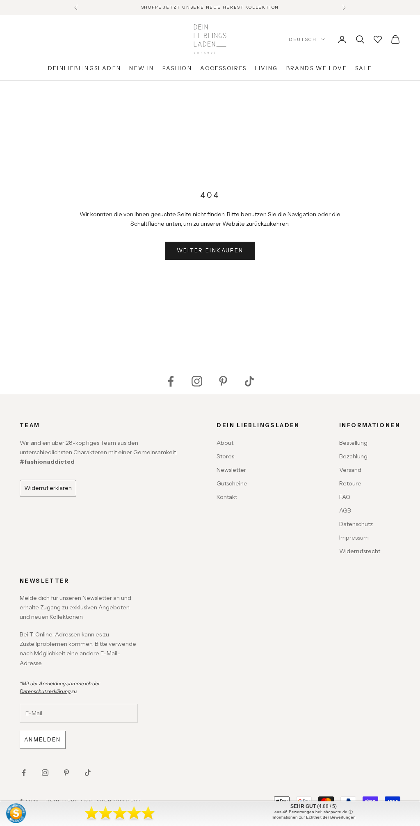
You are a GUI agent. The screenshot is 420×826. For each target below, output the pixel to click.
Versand (350, 470)
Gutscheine (232, 483)
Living (266, 68)
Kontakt (227, 497)
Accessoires (223, 68)
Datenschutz (356, 524)
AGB (345, 510)
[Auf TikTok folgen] (249, 381)
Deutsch (303, 39)
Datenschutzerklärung (45, 691)
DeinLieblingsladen (84, 68)
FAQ (344, 497)
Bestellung (353, 442)
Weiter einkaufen (210, 250)
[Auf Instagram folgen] (196, 381)
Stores (225, 456)
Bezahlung (353, 456)
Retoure (350, 483)
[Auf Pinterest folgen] (223, 381)
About (225, 442)
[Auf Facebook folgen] (170, 381)
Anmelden (42, 739)
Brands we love (316, 68)
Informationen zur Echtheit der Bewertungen (314, 817)
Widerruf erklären (48, 488)
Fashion (177, 68)
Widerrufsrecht (359, 551)
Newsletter (231, 470)
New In (141, 68)
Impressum (354, 537)
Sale (363, 68)
